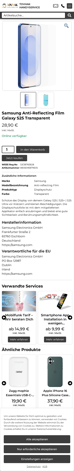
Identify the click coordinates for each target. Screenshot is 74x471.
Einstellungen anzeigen (37, 459)
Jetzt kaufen (14, 158)
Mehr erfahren (19, 339)
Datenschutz (34, 466)
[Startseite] (10, 6)
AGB (44, 466)
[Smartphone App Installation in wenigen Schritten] (55, 301)
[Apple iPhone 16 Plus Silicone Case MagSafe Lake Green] (55, 372)
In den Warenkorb (32, 149)
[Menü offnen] (69, 6)
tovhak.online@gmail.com (55, 6)
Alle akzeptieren (37, 439)
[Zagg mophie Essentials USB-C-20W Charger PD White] (19, 372)
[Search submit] (69, 15)
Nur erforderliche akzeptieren (37, 449)
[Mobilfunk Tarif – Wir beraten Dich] (19, 301)
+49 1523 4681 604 (63, 6)
